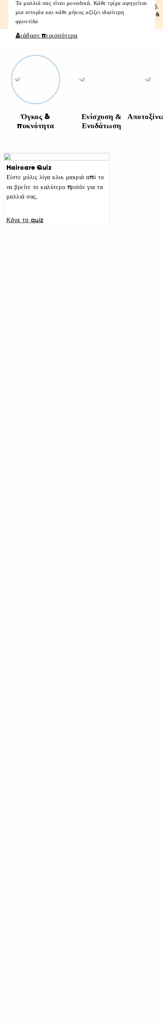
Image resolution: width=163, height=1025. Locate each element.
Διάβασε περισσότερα (47, 36)
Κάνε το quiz (25, 220)
